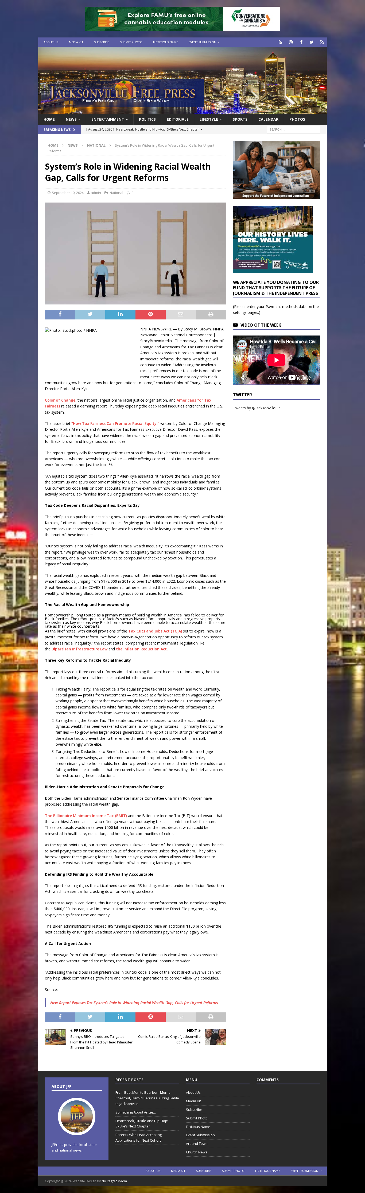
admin (96, 192)
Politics (147, 119)
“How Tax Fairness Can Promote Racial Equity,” (115, 423)
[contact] (280, 42)
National (116, 192)
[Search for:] (293, 129)
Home (49, 119)
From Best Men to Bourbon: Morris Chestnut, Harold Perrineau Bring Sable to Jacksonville (147, 1098)
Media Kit (76, 42)
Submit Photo (131, 42)
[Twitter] (311, 42)
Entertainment (107, 119)
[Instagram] (291, 42)
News (71, 119)
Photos (297, 119)
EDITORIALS (178, 119)
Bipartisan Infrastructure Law (79, 648)
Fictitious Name (165, 42)
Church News (196, 1152)
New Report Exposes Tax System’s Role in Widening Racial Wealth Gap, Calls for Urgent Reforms (134, 1002)
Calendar (268, 119)
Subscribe (101, 42)
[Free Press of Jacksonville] (182, 110)
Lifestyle (209, 119)
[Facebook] (301, 42)
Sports (240, 119)
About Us (51, 42)
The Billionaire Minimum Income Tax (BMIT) (86, 815)
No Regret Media (114, 1181)
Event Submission (202, 42)
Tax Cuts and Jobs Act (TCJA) (155, 631)
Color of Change (60, 400)
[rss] (322, 42)
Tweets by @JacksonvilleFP (256, 407)
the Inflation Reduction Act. (142, 648)
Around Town (197, 1143)
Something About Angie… (135, 1112)
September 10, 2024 (68, 192)
